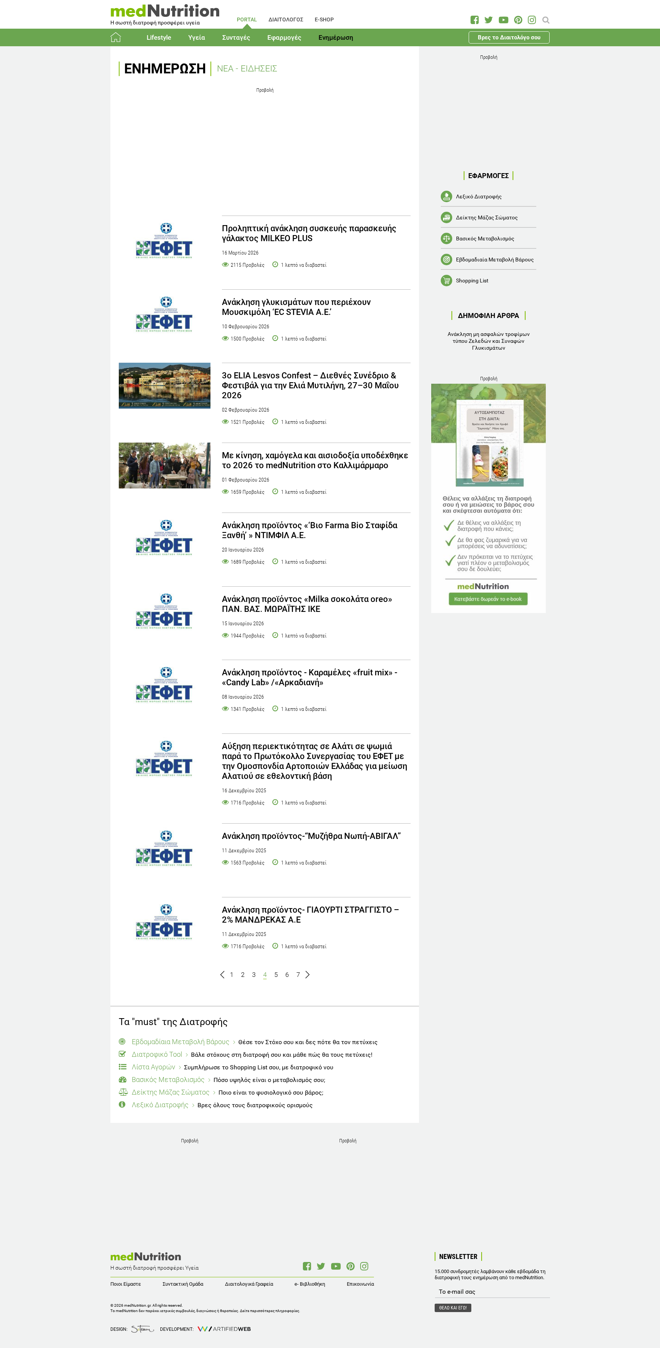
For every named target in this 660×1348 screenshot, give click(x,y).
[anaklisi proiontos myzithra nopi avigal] (164, 851)
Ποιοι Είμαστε (125, 1284)
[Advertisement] (265, 148)
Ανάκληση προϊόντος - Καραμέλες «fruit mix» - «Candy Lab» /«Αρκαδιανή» (309, 677)
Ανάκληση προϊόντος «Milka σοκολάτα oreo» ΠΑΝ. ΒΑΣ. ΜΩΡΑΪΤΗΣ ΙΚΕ (307, 604)
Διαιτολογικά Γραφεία (249, 1284)
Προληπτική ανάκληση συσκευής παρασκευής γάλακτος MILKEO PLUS (309, 233)
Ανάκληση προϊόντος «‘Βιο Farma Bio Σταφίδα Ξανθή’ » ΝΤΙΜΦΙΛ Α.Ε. (309, 530)
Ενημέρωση (336, 37)
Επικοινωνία (360, 1284)
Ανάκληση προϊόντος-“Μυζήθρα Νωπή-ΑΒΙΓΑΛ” (311, 836)
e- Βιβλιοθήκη (309, 1284)
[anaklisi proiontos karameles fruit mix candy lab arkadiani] (164, 688)
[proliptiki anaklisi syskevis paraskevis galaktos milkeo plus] (164, 244)
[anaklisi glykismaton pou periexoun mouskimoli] (164, 317)
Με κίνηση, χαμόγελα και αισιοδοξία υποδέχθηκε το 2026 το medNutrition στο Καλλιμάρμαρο (315, 460)
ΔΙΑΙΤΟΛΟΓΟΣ (286, 19)
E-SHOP (324, 19)
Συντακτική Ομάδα (183, 1284)
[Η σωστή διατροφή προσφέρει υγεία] (165, 13)
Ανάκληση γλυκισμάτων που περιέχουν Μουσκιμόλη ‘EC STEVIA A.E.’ (296, 307)
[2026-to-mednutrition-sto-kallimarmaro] (164, 465)
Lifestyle (159, 37)
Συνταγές (236, 37)
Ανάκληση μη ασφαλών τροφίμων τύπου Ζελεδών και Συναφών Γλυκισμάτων (489, 341)
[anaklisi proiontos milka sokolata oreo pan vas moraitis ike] (164, 614)
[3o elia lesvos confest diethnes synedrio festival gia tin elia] (164, 386)
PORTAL (247, 19)
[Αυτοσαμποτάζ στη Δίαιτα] (488, 498)
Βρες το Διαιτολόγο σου (509, 37)
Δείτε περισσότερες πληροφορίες (269, 1311)
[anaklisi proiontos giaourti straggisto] (164, 925)
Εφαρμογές (284, 37)
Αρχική (119, 38)
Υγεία (196, 37)
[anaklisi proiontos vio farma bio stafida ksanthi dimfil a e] (164, 541)
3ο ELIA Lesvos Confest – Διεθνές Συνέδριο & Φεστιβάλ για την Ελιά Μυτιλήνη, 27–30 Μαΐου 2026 (310, 385)
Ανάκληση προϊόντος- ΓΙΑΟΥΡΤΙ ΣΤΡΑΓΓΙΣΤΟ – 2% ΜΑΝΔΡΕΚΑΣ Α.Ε (310, 915)
